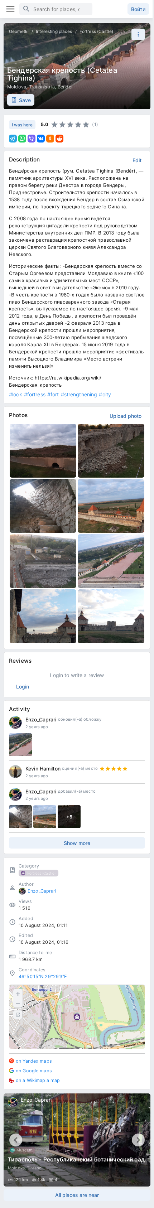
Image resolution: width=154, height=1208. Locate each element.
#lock (15, 394)
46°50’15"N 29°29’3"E (43, 976)
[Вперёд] (138, 1140)
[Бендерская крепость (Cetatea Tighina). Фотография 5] (43, 561)
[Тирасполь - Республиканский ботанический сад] (77, 1140)
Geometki (19, 31)
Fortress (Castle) (96, 31)
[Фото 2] (44, 816)
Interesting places (54, 31)
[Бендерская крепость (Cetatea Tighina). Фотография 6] (111, 561)
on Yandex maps (34, 1061)
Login (22, 686)
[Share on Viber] (31, 138)
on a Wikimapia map (38, 1080)
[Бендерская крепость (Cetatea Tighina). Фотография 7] (43, 616)
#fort (53, 394)
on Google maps (34, 1070)
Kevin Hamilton (43, 768)
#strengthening (79, 394)
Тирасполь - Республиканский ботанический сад (76, 1159)
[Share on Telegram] (13, 138)
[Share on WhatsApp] (22, 138)
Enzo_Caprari (41, 719)
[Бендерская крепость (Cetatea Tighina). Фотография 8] (111, 616)
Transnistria (42, 87)
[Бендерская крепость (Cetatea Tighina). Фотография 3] (43, 506)
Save (25, 100)
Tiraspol (35, 1167)
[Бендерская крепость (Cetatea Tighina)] (20, 744)
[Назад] (15, 1140)
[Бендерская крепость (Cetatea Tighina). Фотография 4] (111, 506)
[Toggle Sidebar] (10, 9)
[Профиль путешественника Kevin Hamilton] (15, 771)
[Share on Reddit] (59, 138)
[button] (136, 34)
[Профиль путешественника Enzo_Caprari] (15, 722)
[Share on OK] (50, 138)
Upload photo (125, 416)
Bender (65, 87)
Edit (137, 160)
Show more (77, 843)
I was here (22, 124)
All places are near (77, 1195)
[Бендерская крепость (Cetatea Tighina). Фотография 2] (111, 451)
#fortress (34, 394)
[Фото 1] (20, 816)
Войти (138, 9)
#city (105, 394)
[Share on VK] (41, 138)
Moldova (16, 87)
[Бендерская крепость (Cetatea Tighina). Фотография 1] (43, 451)
